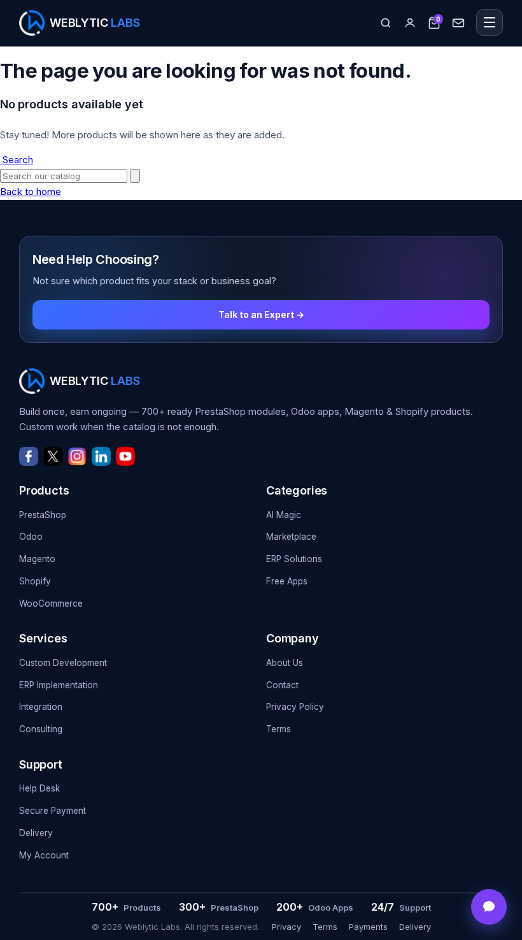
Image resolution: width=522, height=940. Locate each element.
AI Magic (283, 515)
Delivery (36, 833)
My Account (44, 855)
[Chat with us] (489, 907)
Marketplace (291, 536)
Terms (278, 729)
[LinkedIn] (101, 456)
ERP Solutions (294, 559)
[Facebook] (28, 456)
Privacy (286, 927)
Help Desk (39, 788)
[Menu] (489, 22)
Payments (368, 927)
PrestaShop (42, 515)
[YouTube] (125, 456)
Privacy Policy (295, 707)
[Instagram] (77, 456)
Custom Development (63, 663)
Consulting (40, 729)
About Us (284, 663)
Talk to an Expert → (261, 314)
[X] (52, 456)
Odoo (31, 536)
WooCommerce (51, 603)
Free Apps (286, 581)
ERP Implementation (58, 685)
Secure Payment (52, 811)
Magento (37, 559)
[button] (386, 23)
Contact (282, 685)
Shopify (35, 581)
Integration (40, 707)
